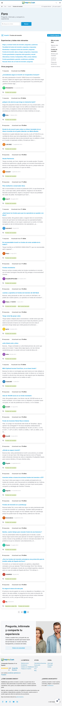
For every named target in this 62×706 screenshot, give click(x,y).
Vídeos (36, 667)
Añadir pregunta (55, 35)
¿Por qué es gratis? (56, 6)
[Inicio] (28, 2)
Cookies (49, 667)
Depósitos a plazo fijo (11, 606)
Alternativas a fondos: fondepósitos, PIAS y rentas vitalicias (19, 57)
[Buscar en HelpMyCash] (56, 3)
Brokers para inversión (54, 54)
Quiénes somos (25, 663)
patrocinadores (19, 697)
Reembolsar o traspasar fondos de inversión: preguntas (18, 49)
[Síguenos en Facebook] (2, 701)
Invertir (9, 6)
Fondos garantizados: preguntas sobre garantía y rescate (18, 54)
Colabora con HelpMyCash (27, 667)
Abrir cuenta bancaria (23, 306)
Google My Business (15, 669)
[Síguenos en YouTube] (13, 701)
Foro (5, 6)
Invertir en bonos (55, 66)
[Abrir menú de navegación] (2, 3)
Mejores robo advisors (54, 46)
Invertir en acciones (53, 59)
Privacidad (50, 665)
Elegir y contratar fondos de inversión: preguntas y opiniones (20, 44)
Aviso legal (50, 663)
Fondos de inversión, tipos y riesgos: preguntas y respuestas (20, 52)
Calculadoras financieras (40, 663)
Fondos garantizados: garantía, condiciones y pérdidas (18, 59)
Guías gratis (37, 665)
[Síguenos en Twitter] (6, 701)
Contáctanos (24, 665)
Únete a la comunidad (18, 648)
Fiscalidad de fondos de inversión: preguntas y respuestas (19, 47)
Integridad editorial (47, 6)
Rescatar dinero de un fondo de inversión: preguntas (17, 61)
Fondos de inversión (10, 92)
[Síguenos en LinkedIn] (17, 701)
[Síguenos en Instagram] (9, 701)
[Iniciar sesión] (60, 3)
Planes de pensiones (54, 63)
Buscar (26, 24)
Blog (35, 670)
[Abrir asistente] (57, 701)
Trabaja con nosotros (26, 668)
